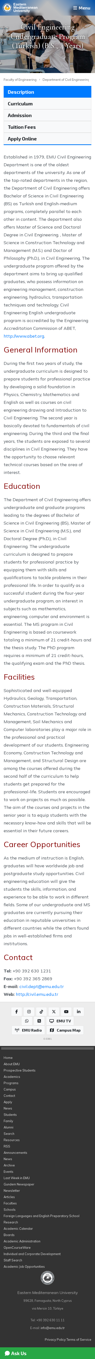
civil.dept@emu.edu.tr (41, 986)
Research (11, 1222)
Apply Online (22, 138)
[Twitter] (53, 1011)
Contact (9, 1096)
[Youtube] (66, 1011)
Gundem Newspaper (19, 1184)
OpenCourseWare (17, 1247)
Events (8, 1172)
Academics (12, 1077)
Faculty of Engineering (20, 80)
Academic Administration (22, 1241)
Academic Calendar (18, 1228)
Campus (10, 1089)
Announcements (15, 1153)
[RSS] (39, 1021)
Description (21, 92)
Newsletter (12, 1191)
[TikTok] (41, 1011)
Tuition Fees (22, 127)
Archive (9, 1165)
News (8, 1108)
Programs (11, 1083)
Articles (9, 1197)
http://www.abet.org (24, 336)
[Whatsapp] (26, 1021)
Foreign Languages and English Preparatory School (41, 1216)
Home (8, 1058)
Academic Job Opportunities (24, 1266)
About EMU (12, 1064)
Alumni (8, 1127)
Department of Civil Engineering (66, 80)
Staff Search (13, 1260)
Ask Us (18, 1353)
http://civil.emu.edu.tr (37, 994)
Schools (10, 1209)
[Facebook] (16, 1011)
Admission (20, 115)
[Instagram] (29, 1011)
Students (10, 1115)
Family (8, 1121)
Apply (8, 1102)
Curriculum (20, 103)
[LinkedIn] (78, 1011)
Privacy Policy (55, 1339)
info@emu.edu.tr (53, 1328)
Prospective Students (20, 1070)
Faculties (10, 1203)
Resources (12, 1140)
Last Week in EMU (17, 1178)
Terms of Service (78, 1339)
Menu (84, 7)
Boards (9, 1235)
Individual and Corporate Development (32, 1254)
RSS (7, 1146)
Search (9, 1134)
